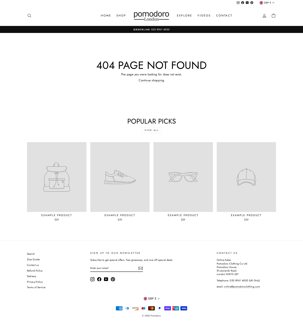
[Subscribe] (140, 268)
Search (31, 254)
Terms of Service (36, 287)
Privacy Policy (35, 282)
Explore (184, 15)
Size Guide (33, 259)
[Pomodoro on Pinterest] (113, 279)
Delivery (31, 276)
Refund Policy (35, 270)
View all (151, 130)
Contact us (33, 265)
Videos (204, 15)
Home (106, 15)
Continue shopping (151, 80)
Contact (224, 15)
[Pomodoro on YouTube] (106, 279)
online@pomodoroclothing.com (242, 286)
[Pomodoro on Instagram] (92, 279)
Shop (121, 15)
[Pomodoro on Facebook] (99, 279)
